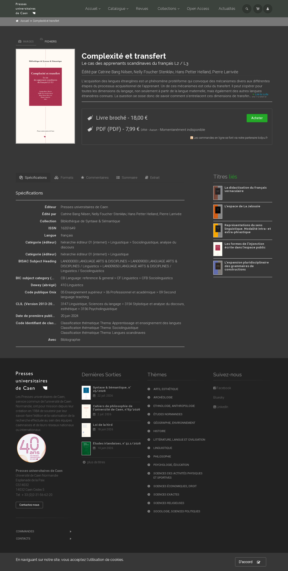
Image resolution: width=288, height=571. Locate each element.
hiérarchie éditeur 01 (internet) (84, 242)
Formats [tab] (66, 178)
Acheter (257, 118)
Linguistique (119, 242)
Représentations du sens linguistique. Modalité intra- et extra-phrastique (248, 228)
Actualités (227, 9)
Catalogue (116, 9)
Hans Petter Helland (193, 71)
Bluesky (218, 397)
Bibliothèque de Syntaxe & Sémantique (90, 221)
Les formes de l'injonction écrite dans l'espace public (245, 245)
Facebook (223, 388)
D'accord (245, 562)
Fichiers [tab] (50, 41)
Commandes (25, 531)
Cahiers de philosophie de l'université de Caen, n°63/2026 (116, 407)
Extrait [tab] (154, 178)
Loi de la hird (102, 424)
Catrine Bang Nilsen (115, 71)
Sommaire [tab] (129, 178)
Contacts (23, 538)
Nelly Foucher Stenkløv (154, 71)
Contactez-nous (29, 504)
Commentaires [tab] (97, 178)
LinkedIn (222, 407)
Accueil (91, 9)
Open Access (198, 9)
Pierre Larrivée (225, 71)
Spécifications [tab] (35, 178)
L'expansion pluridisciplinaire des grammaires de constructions (247, 266)
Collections (167, 9)
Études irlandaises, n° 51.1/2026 (117, 443)
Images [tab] (28, 41)
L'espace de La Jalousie (242, 206)
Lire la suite (261, 94)
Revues (142, 9)
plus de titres (96, 462)
